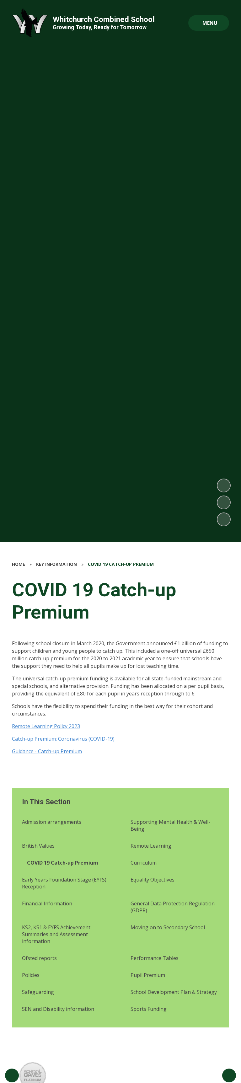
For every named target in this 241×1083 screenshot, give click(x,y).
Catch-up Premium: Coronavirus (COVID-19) (63, 738)
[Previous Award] (12, 1075)
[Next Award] (229, 1075)
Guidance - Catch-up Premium (47, 751)
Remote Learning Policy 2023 (46, 726)
